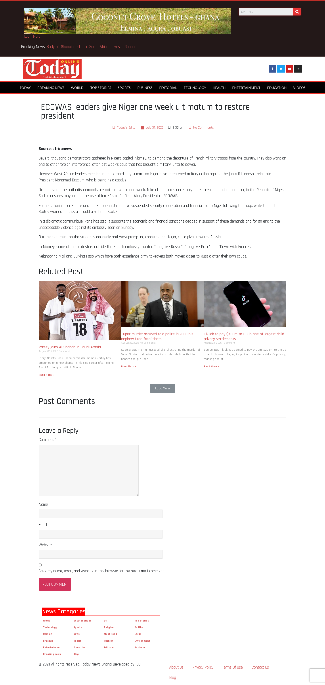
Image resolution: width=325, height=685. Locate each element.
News (76, 634)
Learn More (32, 36)
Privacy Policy (202, 667)
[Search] (297, 11)
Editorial (168, 88)
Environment (142, 641)
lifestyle (48, 641)
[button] (162, 388)
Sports (124, 88)
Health (219, 88)
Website (45, 545)
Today (25, 88)
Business (145, 88)
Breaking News (50, 88)
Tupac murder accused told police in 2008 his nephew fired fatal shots (157, 336)
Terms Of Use (232, 667)
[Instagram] (298, 69)
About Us (176, 667)
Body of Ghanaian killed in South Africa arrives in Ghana (91, 46)
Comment (48, 439)
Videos (299, 88)
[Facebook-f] (272, 69)
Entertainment (246, 88)
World (77, 88)
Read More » (46, 375)
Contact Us (260, 667)
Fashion (108, 641)
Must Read (110, 634)
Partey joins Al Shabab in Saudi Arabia (70, 347)
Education (277, 88)
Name (43, 504)
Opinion (47, 634)
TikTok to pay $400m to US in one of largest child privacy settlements (244, 336)
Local (137, 634)
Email (43, 524)
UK (105, 620)
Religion (109, 627)
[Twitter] (281, 69)
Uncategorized (82, 620)
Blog (76, 654)
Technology (195, 88)
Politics (138, 627)
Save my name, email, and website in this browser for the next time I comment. (101, 571)
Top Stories (100, 88)
